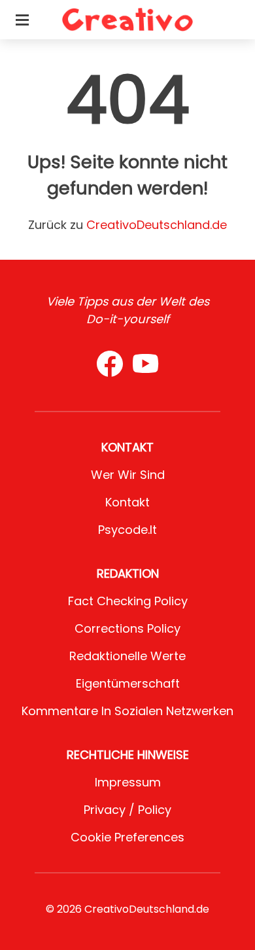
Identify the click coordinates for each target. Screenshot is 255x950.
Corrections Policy (127, 628)
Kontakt (127, 502)
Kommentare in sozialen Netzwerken (127, 711)
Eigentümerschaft (128, 683)
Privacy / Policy (127, 809)
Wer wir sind (128, 474)
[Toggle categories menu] (22, 19)
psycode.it (127, 529)
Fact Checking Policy (128, 601)
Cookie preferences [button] (127, 837)
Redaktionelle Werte (127, 656)
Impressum (128, 782)
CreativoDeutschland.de (156, 225)
